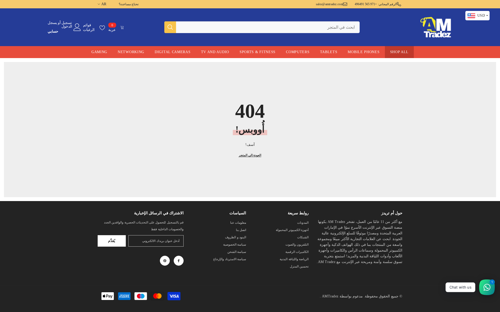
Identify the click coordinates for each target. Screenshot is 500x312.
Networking (131, 52)
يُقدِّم (111, 241)
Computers (297, 52)
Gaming (99, 52)
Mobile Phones (363, 52)
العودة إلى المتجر (250, 155)
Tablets (329, 52)
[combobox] (268, 27)
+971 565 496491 (366, 4)
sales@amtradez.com (329, 4)
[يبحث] (262, 27)
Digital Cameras (173, 52)
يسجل (52, 23)
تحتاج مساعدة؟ (129, 4)
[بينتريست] (165, 261)
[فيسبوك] (179, 261)
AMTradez (330, 296)
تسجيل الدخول (66, 24)
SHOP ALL (399, 52)
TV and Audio (215, 52)
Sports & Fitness (258, 52)
